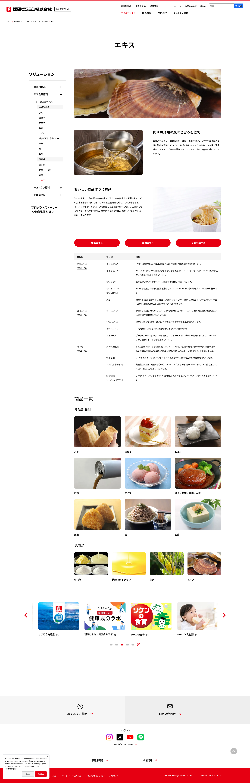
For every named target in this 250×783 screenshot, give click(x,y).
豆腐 (41, 153)
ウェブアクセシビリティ (96, 776)
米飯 (41, 143)
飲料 (41, 128)
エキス (42, 180)
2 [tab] (116, 644)
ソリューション (128, 12)
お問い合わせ (191, 6)
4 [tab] (127, 644)
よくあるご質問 (181, 12)
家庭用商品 (126, 6)
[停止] (138, 644)
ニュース (178, 6)
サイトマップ (113, 776)
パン (41, 112)
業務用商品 (141, 6)
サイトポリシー (52, 776)
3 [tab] (122, 644)
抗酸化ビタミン (46, 170)
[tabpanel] (56, 619)
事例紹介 (162, 12)
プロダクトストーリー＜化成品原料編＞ (44, 209)
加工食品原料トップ (45, 101)
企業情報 (154, 6)
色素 (41, 175)
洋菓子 (42, 118)
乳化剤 (42, 165)
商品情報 (146, 12)
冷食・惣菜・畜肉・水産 (49, 138)
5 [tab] (133, 644)
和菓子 (42, 123)
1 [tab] (111, 644)
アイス (42, 133)
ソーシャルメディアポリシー (72, 776)
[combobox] (221, 6)
